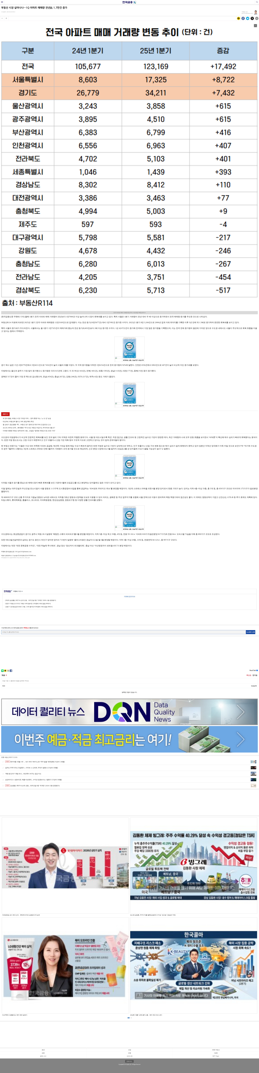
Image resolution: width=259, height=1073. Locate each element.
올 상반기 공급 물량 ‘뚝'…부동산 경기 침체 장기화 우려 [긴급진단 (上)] (27, 424)
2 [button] (131, 1017)
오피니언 (129, 1056)
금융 (43, 1053)
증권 (43, 1050)
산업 (129, 1050)
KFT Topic (216, 1056)
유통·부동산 (216, 1050)
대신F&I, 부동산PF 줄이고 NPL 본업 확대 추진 (18, 421)
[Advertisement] (129, 573)
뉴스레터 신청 (250, 632)
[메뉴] (2, 2)
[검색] (257, 2)
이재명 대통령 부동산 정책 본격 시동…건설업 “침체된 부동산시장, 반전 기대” (29, 431)
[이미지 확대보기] (255, 25)
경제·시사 (43, 1056)
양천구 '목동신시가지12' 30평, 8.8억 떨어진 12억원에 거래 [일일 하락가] (28, 603)
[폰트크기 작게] (2, 18)
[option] (129, 917)
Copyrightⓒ (121, 1064)
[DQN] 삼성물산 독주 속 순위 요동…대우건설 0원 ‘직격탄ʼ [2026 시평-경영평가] (30, 600)
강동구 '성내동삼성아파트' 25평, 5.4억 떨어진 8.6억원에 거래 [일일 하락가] (29, 606)
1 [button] (128, 1017)
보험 (129, 1053)
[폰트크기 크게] (6, 18)
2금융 (216, 1053)
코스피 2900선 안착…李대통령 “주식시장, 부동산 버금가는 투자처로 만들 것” (29, 428)
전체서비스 (129, 1061)
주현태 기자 (18, 591)
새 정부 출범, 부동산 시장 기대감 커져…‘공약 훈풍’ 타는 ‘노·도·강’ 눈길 (27, 418)
